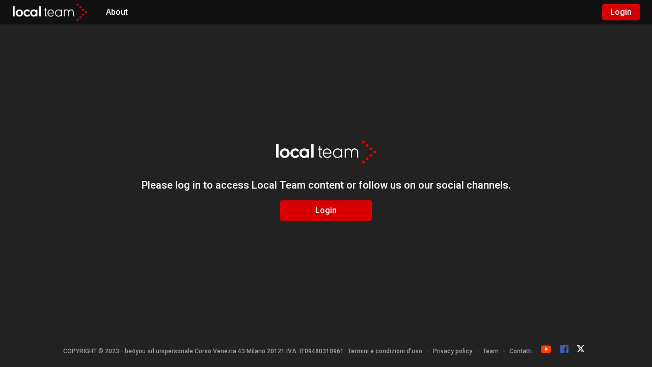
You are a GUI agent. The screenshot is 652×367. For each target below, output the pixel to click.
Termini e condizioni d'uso (385, 351)
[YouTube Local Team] (546, 349)
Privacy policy (452, 351)
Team (491, 351)
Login (621, 12)
